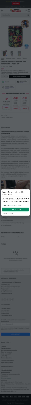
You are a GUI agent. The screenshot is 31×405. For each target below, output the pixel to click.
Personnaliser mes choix (7, 213)
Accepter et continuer (15, 209)
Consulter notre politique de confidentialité (11, 205)
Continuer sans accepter (7, 194)
